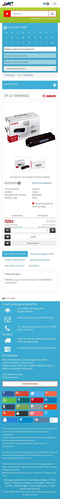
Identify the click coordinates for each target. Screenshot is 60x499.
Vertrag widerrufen (30, 384)
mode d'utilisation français (37, 487)
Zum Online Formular (12, 374)
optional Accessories (40, 259)
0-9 (52, 42)
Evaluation (34, 265)
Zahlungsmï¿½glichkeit (14, 479)
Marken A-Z (50, 18)
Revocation (39, 482)
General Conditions (22, 482)
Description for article (15, 254)
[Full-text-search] (52, 13)
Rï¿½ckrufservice (10, 377)
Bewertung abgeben (42, 182)
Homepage (9, 75)
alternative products (14, 265)
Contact (9, 485)
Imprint (50, 482)
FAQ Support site (38, 485)
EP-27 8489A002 (25, 75)
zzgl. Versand (17, 227)
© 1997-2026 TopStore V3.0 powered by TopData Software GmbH (29, 491)
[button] (8, 130)
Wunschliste (33, 243)
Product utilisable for (15, 259)
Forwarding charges (37, 479)
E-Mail (20, 317)
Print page (10, 298)
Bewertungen (21, 485)
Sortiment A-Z (37, 18)
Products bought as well (42, 254)
